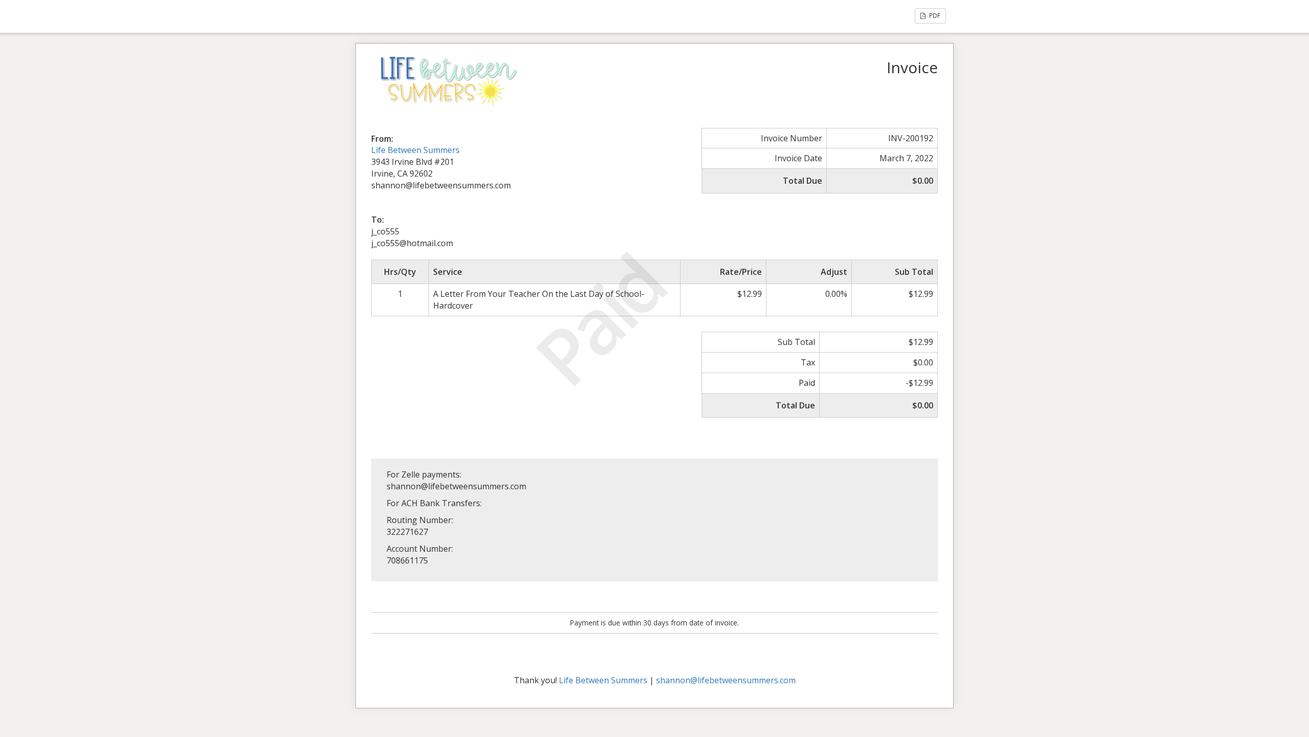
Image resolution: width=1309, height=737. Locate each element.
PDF (934, 15)
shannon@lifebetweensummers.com (726, 680)
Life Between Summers (415, 150)
